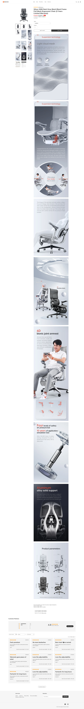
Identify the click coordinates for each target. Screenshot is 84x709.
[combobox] (21, 634)
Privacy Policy (26, 695)
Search (17, 695)
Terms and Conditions (33, 695)
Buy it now (60, 30)
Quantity (35, 25)
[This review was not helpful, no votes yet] (27, 649)
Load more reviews (42, 686)
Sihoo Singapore (61, 706)
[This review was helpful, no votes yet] (25, 649)
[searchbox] (11, 634)
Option (35, 21)
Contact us (21, 695)
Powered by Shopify (65, 706)
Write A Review (70, 626)
